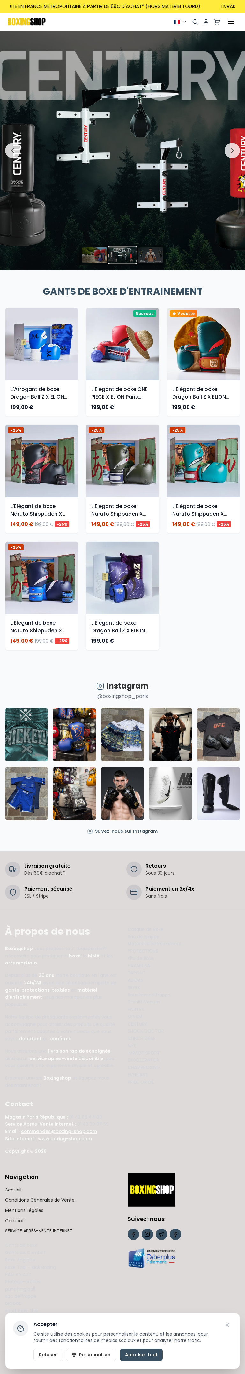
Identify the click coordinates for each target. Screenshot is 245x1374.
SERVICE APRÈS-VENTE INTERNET (38, 1231)
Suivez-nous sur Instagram (126, 831)
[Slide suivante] (232, 150)
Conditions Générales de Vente (40, 1200)
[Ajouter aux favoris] (74, 331)
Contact (14, 1220)
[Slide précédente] (12, 150)
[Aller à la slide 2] (122, 255)
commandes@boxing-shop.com (59, 1131)
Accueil (13, 1190)
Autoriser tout (141, 1355)
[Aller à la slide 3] (150, 255)
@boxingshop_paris (122, 696)
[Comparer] (74, 357)
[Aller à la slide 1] (94, 255)
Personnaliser (95, 1355)
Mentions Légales (24, 1210)
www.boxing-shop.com (65, 1139)
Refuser (48, 1355)
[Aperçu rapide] (74, 344)
